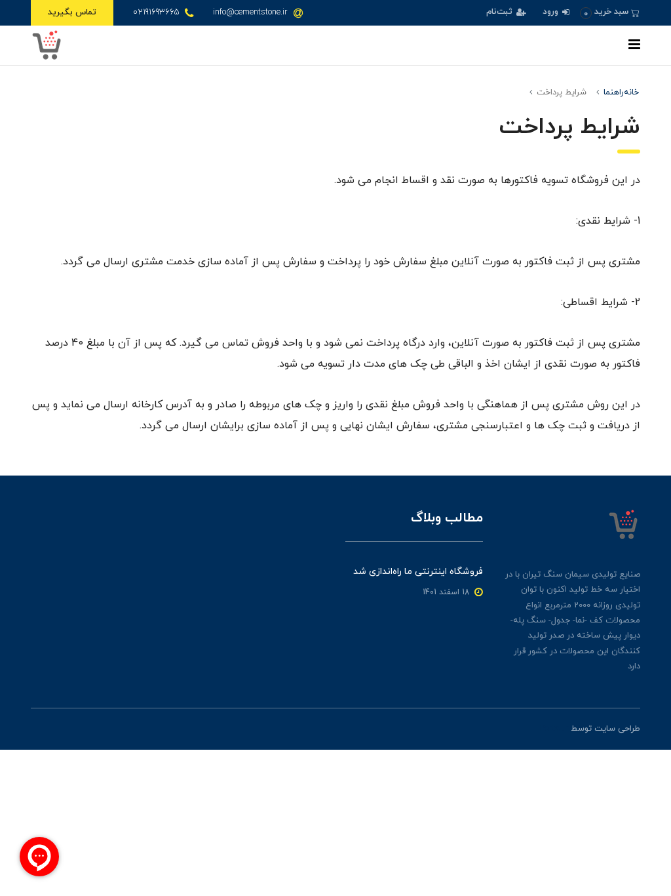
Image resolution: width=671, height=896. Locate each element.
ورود (552, 12)
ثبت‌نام (500, 12)
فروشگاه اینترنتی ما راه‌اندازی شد (418, 571)
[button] (609, 12)
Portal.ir (554, 729)
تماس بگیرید (72, 12)
